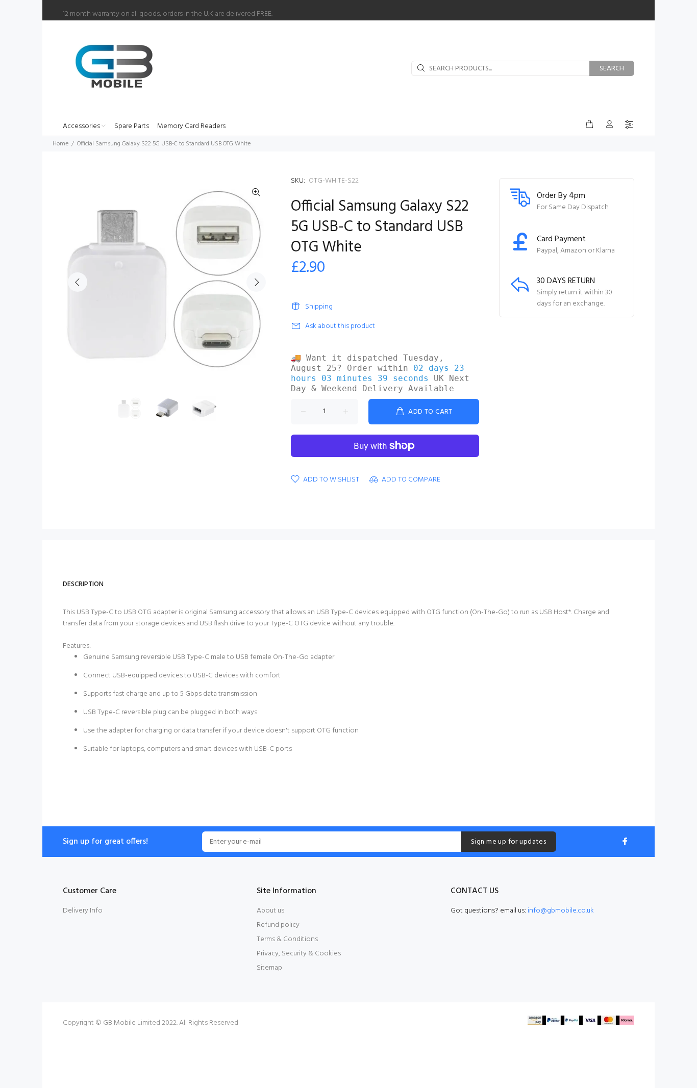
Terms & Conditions (287, 939)
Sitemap (269, 968)
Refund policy (278, 925)
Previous (77, 282)
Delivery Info (83, 911)
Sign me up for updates (508, 842)
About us (270, 911)
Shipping (319, 307)
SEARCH (612, 68)
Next (256, 282)
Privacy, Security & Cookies (299, 953)
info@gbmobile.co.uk (561, 911)
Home (60, 144)
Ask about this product (340, 326)
